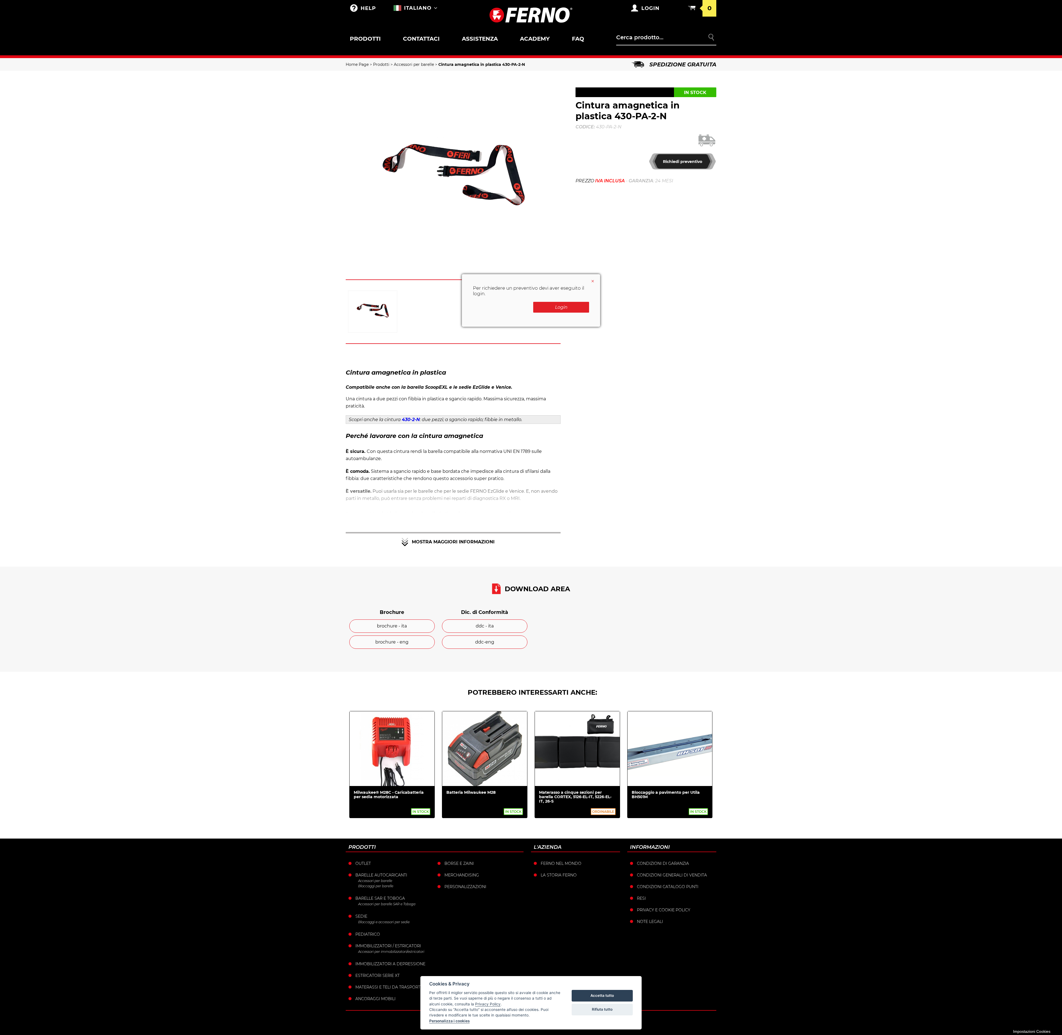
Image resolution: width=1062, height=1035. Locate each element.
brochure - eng (391, 642)
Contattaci (421, 38)
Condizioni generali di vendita (672, 875)
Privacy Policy (488, 1004)
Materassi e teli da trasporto (389, 987)
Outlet (363, 863)
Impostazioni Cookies (1031, 1031)
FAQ (578, 38)
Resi (641, 898)
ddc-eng (484, 642)
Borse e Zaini (459, 863)
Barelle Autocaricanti (381, 875)
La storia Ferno (559, 875)
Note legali (650, 921)
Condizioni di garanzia (663, 863)
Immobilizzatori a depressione (390, 963)
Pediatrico (367, 934)
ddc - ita (485, 626)
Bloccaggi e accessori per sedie (384, 922)
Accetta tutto (602, 995)
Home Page (357, 64)
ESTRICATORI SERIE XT (377, 975)
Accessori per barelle (414, 64)
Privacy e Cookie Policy (663, 909)
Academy (535, 38)
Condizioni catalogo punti (667, 886)
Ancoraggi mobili (375, 998)
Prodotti (365, 38)
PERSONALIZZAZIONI (465, 886)
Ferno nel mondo (561, 863)
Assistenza (480, 38)
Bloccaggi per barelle (375, 886)
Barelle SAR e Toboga (380, 898)
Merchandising (461, 875)
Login (561, 307)
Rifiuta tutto (602, 1009)
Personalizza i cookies (449, 1021)
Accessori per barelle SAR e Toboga (386, 904)
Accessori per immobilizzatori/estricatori (391, 952)
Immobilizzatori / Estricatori (388, 945)
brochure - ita (392, 626)
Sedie (361, 916)
